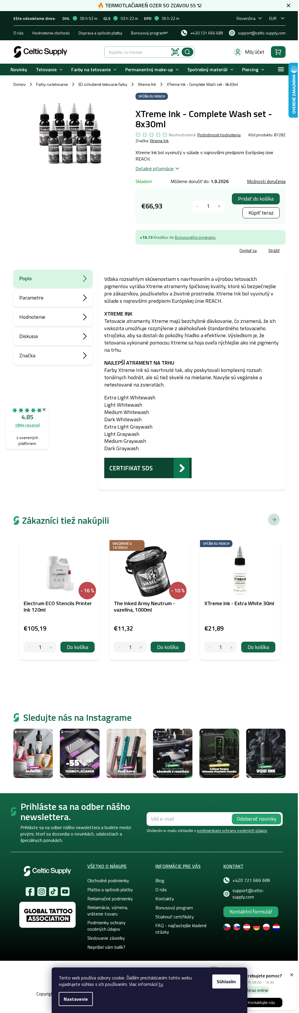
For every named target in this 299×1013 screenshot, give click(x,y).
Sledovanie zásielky (106, 938)
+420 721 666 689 (251, 880)
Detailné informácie (154, 168)
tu (161, 984)
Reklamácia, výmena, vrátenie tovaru (107, 910)
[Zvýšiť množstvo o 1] (219, 206)
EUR (273, 18)
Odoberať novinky (257, 819)
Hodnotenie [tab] (32, 317)
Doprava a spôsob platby (100, 33)
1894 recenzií (27, 425)
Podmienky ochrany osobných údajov (106, 925)
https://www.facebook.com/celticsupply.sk (30, 891)
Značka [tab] (27, 355)
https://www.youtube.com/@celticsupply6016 (65, 891)
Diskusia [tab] (28, 336)
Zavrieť (177, 251)
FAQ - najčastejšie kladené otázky (181, 928)
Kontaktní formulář (251, 911)
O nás (18, 33)
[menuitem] (19, 69)
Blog (159, 880)
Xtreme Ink (159, 140)
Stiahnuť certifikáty (174, 916)
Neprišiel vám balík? (106, 947)
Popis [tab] (25, 278)
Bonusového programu (195, 237)
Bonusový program (148, 33)
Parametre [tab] (31, 298)
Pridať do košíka (256, 199)
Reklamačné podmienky (110, 898)
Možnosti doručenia (266, 181)
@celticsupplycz (53, 891)
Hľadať (187, 52)
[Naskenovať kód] (175, 52)
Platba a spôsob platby (110, 889)
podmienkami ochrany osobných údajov (232, 830)
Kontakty (164, 898)
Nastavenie (76, 998)
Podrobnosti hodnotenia (219, 135)
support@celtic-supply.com (248, 893)
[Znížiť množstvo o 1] (197, 206)
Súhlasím (226, 981)
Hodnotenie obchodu (51, 33)
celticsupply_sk (41, 891)
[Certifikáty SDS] (148, 467)
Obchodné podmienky (108, 880)
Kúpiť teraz (261, 213)
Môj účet (254, 52)
